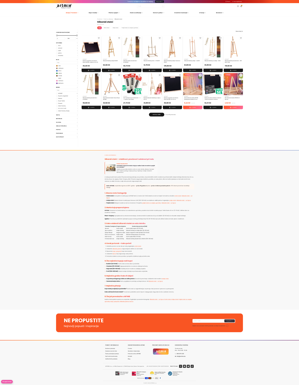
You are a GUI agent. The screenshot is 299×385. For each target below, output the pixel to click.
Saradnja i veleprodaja (134, 351)
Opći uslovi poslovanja (111, 356)
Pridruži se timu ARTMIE (134, 353)
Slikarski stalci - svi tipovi (157, 299)
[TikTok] (192, 366)
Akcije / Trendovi (71, 13)
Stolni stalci (106, 28)
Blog (129, 359)
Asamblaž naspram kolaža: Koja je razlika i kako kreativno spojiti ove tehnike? (136, 166)
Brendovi (219, 13)
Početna (99, 19)
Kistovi (131, 301)
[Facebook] (180, 366)
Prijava (228, 1)
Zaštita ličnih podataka (111, 359)
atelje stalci (172, 200)
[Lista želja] (238, 6)
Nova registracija (238, 1)
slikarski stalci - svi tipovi (184, 200)
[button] (239, 31)
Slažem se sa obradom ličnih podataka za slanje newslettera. (208, 326)
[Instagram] (184, 366)
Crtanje (201, 13)
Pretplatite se (229, 321)
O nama (130, 348)
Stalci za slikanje (135, 13)
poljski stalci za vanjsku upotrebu (151, 203)
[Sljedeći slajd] (99, 47)
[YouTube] (188, 366)
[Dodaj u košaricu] (91, 70)
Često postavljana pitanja (112, 353)
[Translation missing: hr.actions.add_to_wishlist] (98, 38)
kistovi (114, 254)
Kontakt (130, 356)
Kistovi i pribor (158, 13)
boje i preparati (117, 251)
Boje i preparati (115, 301)
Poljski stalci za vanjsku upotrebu (130, 28)
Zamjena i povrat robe (111, 351)
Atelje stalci (115, 28)
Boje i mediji (93, 13)
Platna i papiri (113, 13)
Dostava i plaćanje (110, 348)
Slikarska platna (124, 301)
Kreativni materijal (180, 13)
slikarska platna (117, 249)
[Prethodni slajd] (83, 47)
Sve (99, 28)
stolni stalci (178, 196)
